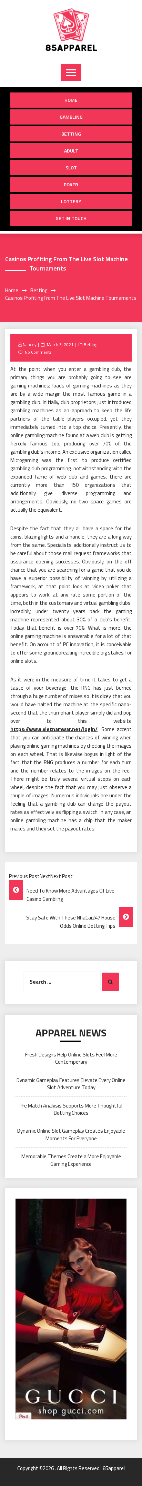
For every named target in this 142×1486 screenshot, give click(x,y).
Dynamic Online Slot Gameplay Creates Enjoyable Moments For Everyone (71, 1134)
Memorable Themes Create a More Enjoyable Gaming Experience (71, 1160)
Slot (71, 167)
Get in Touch (71, 218)
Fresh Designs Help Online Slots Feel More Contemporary (71, 1058)
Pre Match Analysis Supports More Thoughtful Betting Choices (71, 1109)
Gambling (71, 116)
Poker (71, 184)
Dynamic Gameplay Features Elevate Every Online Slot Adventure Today (71, 1083)
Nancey (30, 344)
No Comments (38, 352)
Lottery (71, 201)
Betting (71, 133)
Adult (71, 150)
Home (71, 100)
